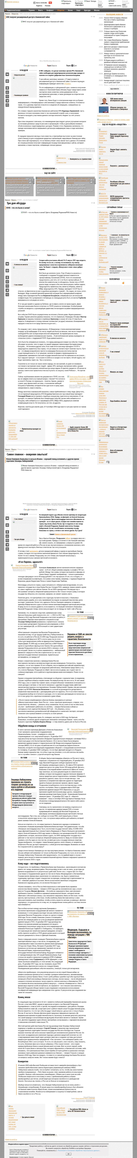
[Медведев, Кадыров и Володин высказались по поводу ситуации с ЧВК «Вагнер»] (80, 919)
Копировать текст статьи (7, 105)
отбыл (67, 538)
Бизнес (70, 10)
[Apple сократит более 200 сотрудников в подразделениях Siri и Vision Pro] (61, 429)
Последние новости (114, 14)
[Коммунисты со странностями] (61, 159)
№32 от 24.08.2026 (41, 3)
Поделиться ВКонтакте (7, 74)
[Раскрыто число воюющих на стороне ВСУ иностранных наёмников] (104, 325)
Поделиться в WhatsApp (7, 92)
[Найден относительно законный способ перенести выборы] (104, 351)
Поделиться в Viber (7, 96)
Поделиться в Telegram (7, 100)
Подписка (39, 6)
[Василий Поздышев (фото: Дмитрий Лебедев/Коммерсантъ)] (80, 730)
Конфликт (50, 10)
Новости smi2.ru (11, 1139)
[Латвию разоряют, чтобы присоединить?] (104, 270)
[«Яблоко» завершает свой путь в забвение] (104, 338)
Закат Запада (100, 6)
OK (69, 1154)
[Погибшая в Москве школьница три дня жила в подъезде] (104, 183)
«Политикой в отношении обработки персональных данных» (78, 1150)
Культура (87, 10)
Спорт (78, 10)
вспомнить (34, 551)
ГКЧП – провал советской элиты (125, 8)
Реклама (47, 6)
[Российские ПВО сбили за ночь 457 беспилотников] (61, 1110)
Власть (40, 10)
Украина (32, 10)
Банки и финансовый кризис (65, 534)
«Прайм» (67, 84)
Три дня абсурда (19, 539)
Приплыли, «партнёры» (79, 4)
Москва (96, 10)
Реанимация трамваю (21, 95)
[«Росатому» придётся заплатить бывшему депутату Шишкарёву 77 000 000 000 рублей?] (13, 430)
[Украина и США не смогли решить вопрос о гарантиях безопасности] (80, 623)
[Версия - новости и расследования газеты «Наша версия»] (19, 5)
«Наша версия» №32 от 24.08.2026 (85, 413)
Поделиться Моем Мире (7, 81)
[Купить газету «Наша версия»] (34, 3)
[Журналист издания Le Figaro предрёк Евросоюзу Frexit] (104, 136)
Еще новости (114, 89)
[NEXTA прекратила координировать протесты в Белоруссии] (104, 198)
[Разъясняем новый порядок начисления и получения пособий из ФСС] (104, 166)
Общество (60, 10)
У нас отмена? (18, 285)
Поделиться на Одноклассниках (7, 88)
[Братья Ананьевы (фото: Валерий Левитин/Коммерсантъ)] (24, 566)
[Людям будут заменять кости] (104, 150)
